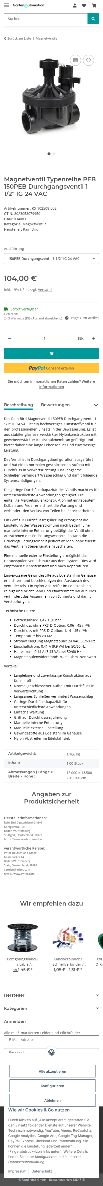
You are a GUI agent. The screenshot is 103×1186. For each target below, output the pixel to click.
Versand (45, 289)
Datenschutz (42, 1171)
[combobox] (51, 258)
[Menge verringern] (9, 338)
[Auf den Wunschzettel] (88, 60)
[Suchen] (93, 18)
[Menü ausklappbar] (6, 3)
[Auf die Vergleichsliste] (75, 60)
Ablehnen (52, 1100)
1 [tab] (49, 153)
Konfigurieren (52, 1086)
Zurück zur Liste (19, 38)
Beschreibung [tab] (18, 405)
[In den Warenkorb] (51, 353)
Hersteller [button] (14, 995)
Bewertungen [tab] (55, 405)
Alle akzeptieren (52, 1071)
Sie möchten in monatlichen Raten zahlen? (51, 384)
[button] (74, 6)
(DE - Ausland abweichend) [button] (43, 318)
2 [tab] (54, 153)
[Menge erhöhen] (93, 338)
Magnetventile (34, 224)
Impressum (17, 1171)
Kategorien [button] (15, 1008)
